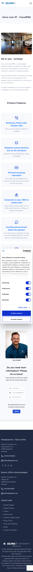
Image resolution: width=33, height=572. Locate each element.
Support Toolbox (8, 508)
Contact (5, 511)
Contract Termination (10, 530)
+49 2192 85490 (8, 489)
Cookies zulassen (16, 313)
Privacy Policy (8, 520)
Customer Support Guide (11, 517)
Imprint (5, 527)
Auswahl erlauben (16, 319)
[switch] (28, 288)
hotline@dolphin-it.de (10, 460)
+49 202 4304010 (9, 456)
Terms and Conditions (10, 524)
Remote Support (8, 505)
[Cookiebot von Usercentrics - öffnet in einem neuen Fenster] (23, 251)
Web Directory (8, 514)
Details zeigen (22, 307)
